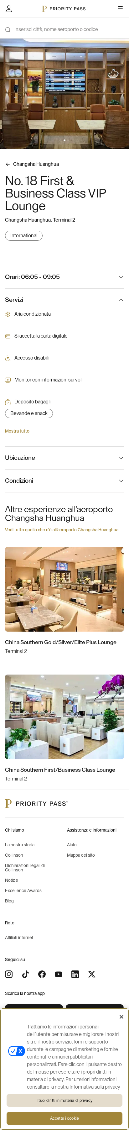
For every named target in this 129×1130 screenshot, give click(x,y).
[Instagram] (9, 974)
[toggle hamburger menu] (120, 9)
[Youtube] (58, 974)
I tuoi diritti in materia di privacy (64, 1100)
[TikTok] (25, 974)
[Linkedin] (75, 974)
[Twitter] (91, 974)
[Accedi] (9, 9)
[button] (61, 140)
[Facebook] (42, 974)
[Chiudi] (121, 1017)
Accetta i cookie (64, 1118)
